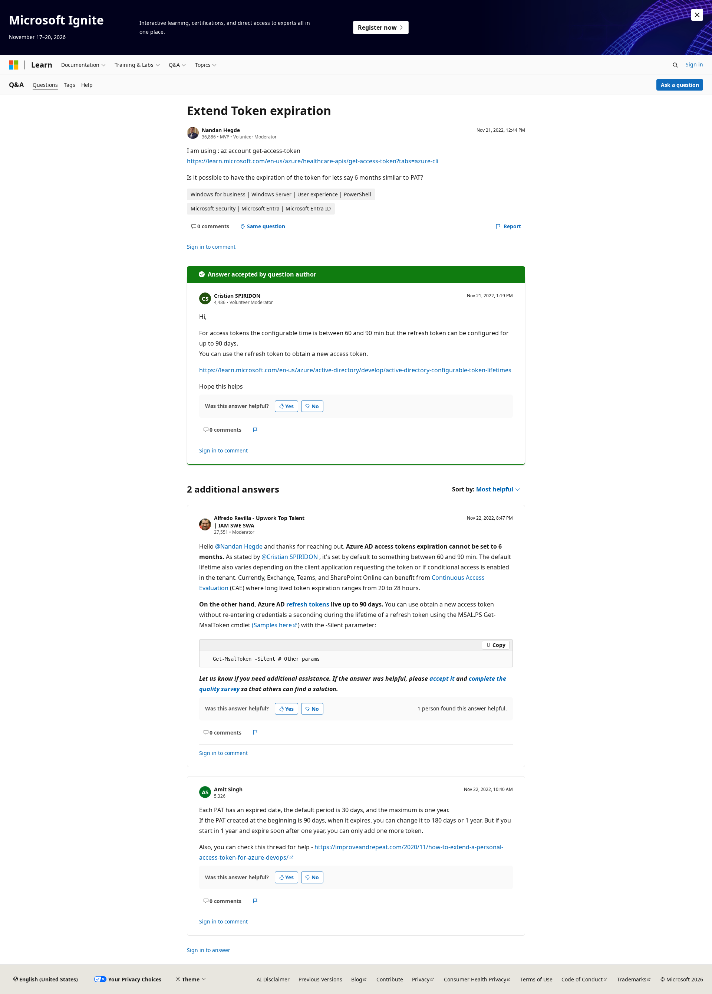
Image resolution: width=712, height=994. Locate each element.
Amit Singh (228, 789)
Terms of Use (536, 979)
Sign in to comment (211, 246)
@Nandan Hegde (239, 546)
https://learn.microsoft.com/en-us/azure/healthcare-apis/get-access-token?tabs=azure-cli (312, 161)
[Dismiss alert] (697, 15)
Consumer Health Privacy (475, 979)
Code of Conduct (582, 979)
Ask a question (680, 84)
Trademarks (631, 979)
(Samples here (272, 625)
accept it (442, 678)
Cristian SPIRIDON (237, 295)
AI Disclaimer (273, 979)
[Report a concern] (255, 430)
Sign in (694, 64)
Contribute (389, 979)
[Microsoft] (14, 65)
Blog (356, 979)
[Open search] (675, 65)
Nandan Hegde (221, 130)
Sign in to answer (208, 950)
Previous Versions (320, 979)
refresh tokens (307, 604)
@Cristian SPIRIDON (290, 557)
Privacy (420, 979)
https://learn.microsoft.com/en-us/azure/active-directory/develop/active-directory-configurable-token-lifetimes (355, 370)
